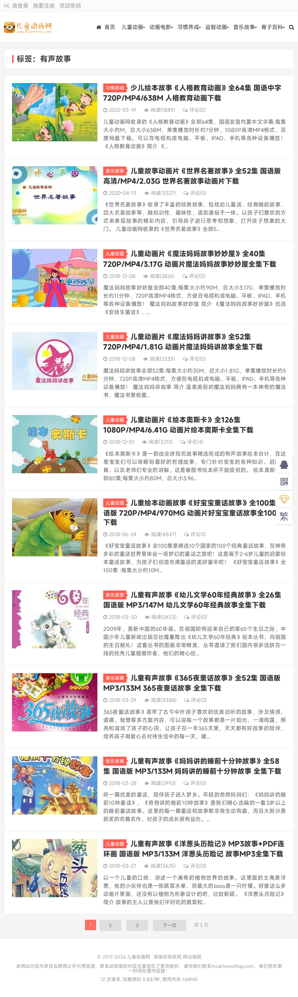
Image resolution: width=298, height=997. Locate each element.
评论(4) (195, 441)
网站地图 (192, 957)
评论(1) (198, 534)
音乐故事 (244, 27)
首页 (109, 27)
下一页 (170, 925)
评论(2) (199, 700)
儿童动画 (132, 27)
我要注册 (44, 5)
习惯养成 (188, 27)
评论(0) (197, 109)
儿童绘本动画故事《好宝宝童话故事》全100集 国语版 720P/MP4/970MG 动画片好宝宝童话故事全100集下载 (194, 512)
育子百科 (272, 27)
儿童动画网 (28, 27)
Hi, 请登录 (16, 5)
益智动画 (216, 27)
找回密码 (70, 5)
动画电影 (160, 27)
